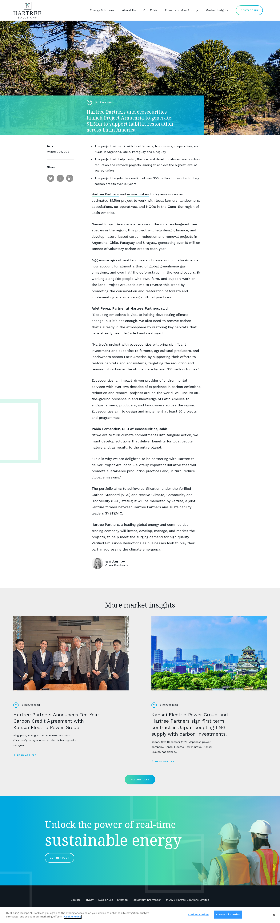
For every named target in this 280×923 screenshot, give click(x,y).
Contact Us (249, 10)
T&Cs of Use (105, 899)
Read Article (26, 755)
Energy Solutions (102, 10)
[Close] (274, 915)
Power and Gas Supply (181, 10)
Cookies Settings (198, 914)
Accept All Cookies (228, 914)
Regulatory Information (147, 899)
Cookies (76, 899)
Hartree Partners (105, 194)
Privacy (89, 899)
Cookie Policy (72, 916)
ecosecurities (138, 194)
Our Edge (150, 10)
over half (124, 272)
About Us (129, 10)
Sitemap (122, 899)
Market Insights (217, 10)
